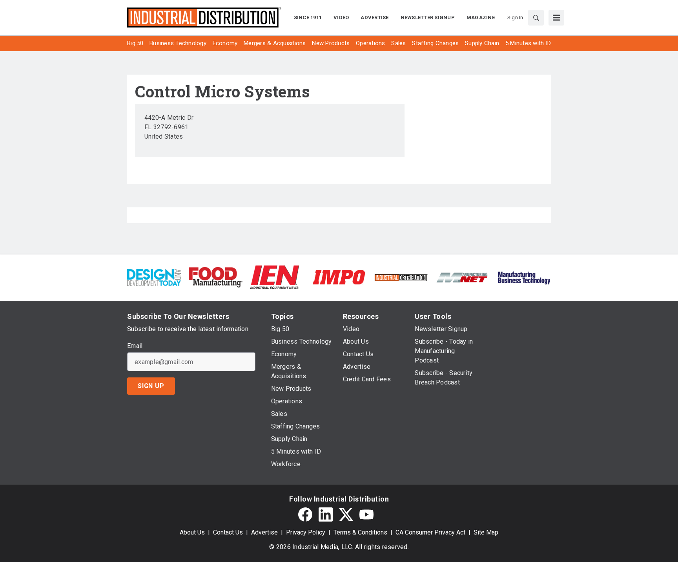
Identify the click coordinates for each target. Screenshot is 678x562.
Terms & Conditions (360, 532)
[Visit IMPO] (339, 276)
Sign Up (151, 386)
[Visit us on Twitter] (346, 514)
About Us (192, 532)
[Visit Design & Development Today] (154, 276)
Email (134, 346)
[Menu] (556, 18)
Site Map (486, 532)
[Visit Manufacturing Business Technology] (524, 276)
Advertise (264, 532)
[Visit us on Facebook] (305, 514)
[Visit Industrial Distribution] (401, 277)
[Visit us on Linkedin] (326, 514)
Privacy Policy (305, 532)
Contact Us (228, 532)
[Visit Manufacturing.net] (462, 277)
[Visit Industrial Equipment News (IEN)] (274, 276)
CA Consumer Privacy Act (430, 532)
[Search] (536, 18)
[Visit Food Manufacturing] (215, 276)
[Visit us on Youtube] (366, 514)
